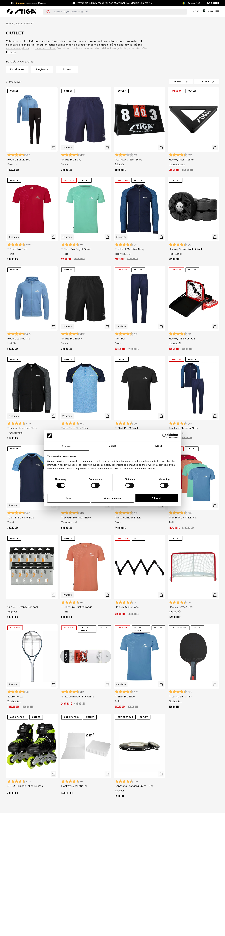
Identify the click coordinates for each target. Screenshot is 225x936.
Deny (68, 498)
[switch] (95, 485)
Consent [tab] (66, 446)
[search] (118, 11)
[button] (29, 3)
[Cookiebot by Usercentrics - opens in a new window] (164, 435)
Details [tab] (112, 445)
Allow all (156, 498)
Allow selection (112, 498)
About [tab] (158, 445)
